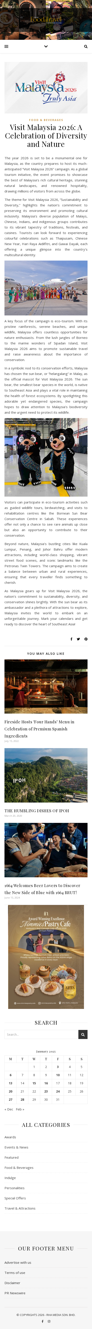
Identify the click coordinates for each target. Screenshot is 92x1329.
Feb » (20, 1109)
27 (10, 1099)
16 (46, 1083)
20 (10, 1091)
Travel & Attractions (20, 1208)
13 (10, 1083)
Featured (11, 1157)
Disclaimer (12, 1283)
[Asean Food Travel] (46, 19)
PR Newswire (14, 1293)
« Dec (8, 1109)
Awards (10, 1137)
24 (58, 1091)
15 (34, 1083)
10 (58, 1075)
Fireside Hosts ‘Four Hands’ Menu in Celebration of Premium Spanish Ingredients (39, 729)
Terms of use (14, 1272)
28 (22, 1099)
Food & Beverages (46, 120)
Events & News (16, 1147)
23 (46, 1091)
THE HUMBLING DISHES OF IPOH (36, 810)
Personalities (14, 1188)
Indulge (10, 1177)
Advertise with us (17, 1262)
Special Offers (15, 1198)
